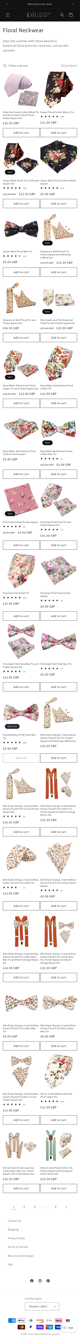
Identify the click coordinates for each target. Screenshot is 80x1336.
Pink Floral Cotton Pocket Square (20, 522)
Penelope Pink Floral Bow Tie (56, 663)
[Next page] (66, 1207)
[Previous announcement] (7, 4)
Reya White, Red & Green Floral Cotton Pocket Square (19, 453)
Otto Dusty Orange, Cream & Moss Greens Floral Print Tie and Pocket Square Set (21, 808)
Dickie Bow (33, 1334)
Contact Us (15, 1220)
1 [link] (14, 1207)
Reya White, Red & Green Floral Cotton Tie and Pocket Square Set (20, 387)
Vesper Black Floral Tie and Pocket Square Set (21, 182)
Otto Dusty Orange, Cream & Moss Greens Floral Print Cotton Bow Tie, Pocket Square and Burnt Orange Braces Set (58, 958)
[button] (7, 15)
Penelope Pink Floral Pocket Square (55, 594)
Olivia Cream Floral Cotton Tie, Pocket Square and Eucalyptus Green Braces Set (56, 1170)
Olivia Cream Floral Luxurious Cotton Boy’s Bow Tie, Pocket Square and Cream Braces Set (18, 1170)
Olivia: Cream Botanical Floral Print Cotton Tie (56, 1095)
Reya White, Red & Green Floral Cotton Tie (56, 387)
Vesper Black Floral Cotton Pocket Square (58, 182)
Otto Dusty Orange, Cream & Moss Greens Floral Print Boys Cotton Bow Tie (58, 1028)
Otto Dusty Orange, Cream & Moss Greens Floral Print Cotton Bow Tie (21, 1028)
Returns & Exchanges (21, 1256)
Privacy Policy (16, 1238)
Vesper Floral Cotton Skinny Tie (57, 112)
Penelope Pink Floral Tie (16, 592)
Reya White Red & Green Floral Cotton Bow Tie (56, 453)
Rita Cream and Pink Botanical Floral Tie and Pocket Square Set (57, 322)
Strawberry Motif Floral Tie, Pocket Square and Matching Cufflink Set (55, 254)
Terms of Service (18, 1247)
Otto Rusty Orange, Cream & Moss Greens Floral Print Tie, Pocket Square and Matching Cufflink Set (58, 737)
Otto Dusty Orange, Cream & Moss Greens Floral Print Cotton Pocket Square (58, 882)
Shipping (13, 1229)
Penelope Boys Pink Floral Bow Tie (19, 736)
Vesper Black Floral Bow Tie (17, 251)
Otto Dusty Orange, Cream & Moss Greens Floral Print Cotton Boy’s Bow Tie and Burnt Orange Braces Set (21, 958)
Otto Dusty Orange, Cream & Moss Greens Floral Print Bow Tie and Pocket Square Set (21, 1096)
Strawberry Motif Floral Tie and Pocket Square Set (19, 322)
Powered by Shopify (50, 1334)
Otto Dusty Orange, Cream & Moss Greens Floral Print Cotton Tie (21, 881)
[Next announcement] (73, 4)
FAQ (10, 1264)
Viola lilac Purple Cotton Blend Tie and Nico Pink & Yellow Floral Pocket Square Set (21, 115)
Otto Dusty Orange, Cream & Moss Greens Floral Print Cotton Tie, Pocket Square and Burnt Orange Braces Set (58, 810)
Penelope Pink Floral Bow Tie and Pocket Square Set (21, 665)
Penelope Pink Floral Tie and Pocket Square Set (55, 524)
